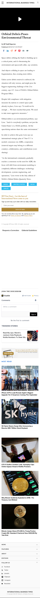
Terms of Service (16, 215)
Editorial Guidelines (29, 230)
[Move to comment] (27, 51)
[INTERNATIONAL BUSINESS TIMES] (20, 3)
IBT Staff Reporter (10, 44)
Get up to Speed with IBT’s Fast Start (26, 350)
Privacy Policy (28, 215)
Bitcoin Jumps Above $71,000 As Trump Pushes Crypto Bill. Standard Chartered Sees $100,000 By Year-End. (19, 533)
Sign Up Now (8, 353)
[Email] (23, 51)
